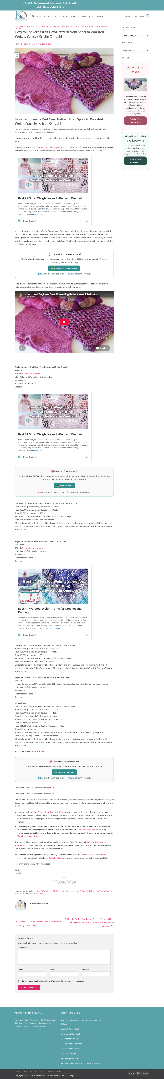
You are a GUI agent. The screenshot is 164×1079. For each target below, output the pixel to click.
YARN (64, 16)
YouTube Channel (56, 858)
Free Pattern (51, 26)
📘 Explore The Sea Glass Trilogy (51, 274)
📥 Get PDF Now (64, 485)
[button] (139, 7)
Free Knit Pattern (38, 26)
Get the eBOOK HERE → (50, 6)
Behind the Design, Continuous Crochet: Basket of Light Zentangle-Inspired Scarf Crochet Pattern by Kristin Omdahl (89, 922)
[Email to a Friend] (64, 882)
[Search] (33, 16)
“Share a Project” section (87, 829)
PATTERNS (47, 16)
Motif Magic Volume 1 (70, 1058)
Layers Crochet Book (70, 1048)
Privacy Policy (54, 1072)
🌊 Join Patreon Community (78, 492)
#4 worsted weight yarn (32, 548)
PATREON (91, 16)
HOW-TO (74, 16)
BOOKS (57, 16)
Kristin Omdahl (46, 44)
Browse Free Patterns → (135, 161)
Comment (22, 947)
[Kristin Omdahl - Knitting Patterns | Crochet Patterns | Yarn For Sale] (21, 16)
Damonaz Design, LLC (69, 1076)
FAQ (35, 1072)
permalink (39, 894)
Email (53, 969)
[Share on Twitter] (60, 882)
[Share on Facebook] (55, 882)
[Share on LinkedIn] (73, 882)
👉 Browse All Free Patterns (64, 268)
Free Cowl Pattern (22, 26)
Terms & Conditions (23, 1072)
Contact (142, 2)
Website (85, 969)
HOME (38, 16)
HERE (41, 751)
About (109, 2)
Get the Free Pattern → (135, 121)
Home (99, 2)
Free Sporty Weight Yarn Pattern (70, 26)
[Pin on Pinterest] (69, 882)
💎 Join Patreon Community (79, 274)
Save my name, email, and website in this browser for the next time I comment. (53, 981)
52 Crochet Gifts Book (70, 1038)
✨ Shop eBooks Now (64, 772)
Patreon (130, 2)
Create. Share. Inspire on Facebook (53, 812)
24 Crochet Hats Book (70, 1034)
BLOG (119, 2)
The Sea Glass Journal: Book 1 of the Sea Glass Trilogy (81, 1022)
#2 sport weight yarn (51, 147)
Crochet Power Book (70, 1029)
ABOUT (100, 16)
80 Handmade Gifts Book (72, 1043)
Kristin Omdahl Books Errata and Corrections (81, 1063)
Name (21, 969)
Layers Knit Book (68, 1053)
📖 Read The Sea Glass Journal (51, 492)
